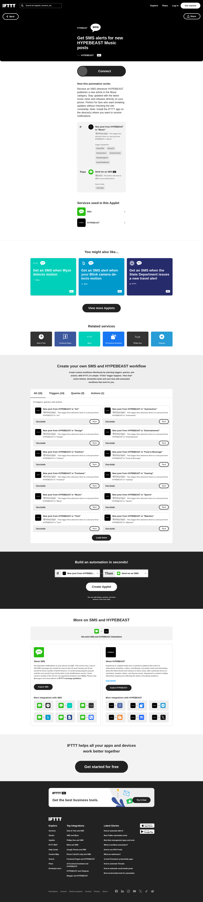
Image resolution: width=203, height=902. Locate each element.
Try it (94, 421)
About (104, 891)
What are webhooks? (112, 854)
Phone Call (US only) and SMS (79, 854)
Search (51, 859)
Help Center (53, 850)
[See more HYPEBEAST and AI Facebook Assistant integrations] (137, 705)
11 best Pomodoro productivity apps (118, 859)
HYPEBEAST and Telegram (78, 871)
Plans (165, 6)
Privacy (97, 891)
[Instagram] (128, 891)
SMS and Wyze (73, 835)
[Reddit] (152, 891)
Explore (154, 6)
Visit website (111, 681)
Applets (52, 840)
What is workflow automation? (116, 845)
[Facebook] (116, 891)
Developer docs (55, 868)
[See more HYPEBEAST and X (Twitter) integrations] (159, 717)
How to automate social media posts (118, 868)
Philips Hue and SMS (75, 840)
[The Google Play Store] (147, 832)
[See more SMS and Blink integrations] (44, 717)
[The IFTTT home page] (9, 6)
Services (52, 831)
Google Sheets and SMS (76, 850)
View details (40, 421)
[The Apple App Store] (147, 825)
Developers (53, 891)
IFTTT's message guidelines (70, 678)
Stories (51, 835)
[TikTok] (146, 891)
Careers (63, 891)
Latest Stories (111, 825)
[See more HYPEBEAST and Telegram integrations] (159, 705)
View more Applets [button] (101, 308)
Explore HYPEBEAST (118, 688)
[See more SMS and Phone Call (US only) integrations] (87, 717)
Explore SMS (43, 687)
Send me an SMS (104, 172)
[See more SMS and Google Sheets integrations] (65, 717)
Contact (88, 891)
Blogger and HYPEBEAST (77, 876)
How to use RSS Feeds (113, 850)
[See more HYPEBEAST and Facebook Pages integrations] (116, 705)
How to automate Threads (114, 864)
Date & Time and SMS (75, 831)
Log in (175, 6)
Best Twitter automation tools (115, 835)
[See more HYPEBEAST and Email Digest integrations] (137, 717)
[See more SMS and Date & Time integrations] (44, 705)
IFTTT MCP (53, 845)
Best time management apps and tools (119, 840)
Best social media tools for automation (119, 873)
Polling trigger (50, 412)
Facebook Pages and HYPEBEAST (81, 859)
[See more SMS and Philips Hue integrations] (87, 705)
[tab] (38, 393)
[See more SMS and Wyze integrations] (65, 705)
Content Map (54, 854)
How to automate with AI (113, 831)
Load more (101, 537)
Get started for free (101, 767)
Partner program (75, 891)
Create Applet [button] (101, 586)
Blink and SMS (72, 845)
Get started (190, 5)
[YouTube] (134, 891)
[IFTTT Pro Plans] (99, 56)
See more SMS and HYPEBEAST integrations (101, 637)
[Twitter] (140, 891)
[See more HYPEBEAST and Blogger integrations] (116, 717)
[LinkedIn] (122, 891)
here (83, 676)
